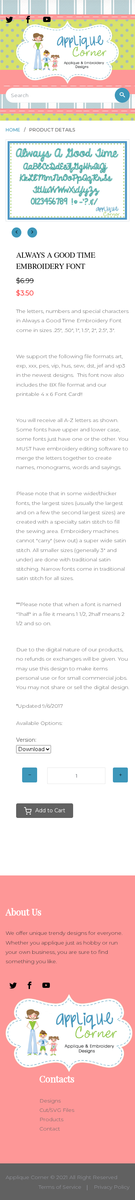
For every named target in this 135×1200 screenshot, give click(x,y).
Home (13, 130)
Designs (50, 1100)
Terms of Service (60, 1187)
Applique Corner (27, 1177)
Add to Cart (50, 810)
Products (51, 1119)
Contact (49, 1128)
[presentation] (16, 232)
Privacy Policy (111, 1187)
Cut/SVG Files (56, 1110)
